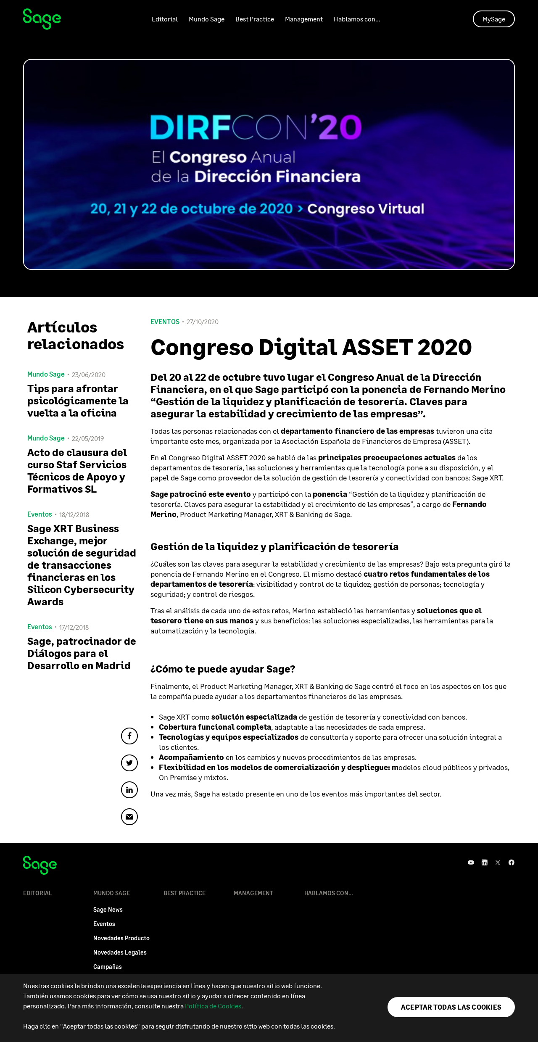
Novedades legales (120, 952)
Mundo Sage (206, 19)
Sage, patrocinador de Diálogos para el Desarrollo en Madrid (81, 653)
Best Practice (254, 19)
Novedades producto (121, 938)
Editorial (165, 19)
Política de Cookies (213, 1006)
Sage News (108, 909)
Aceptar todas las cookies (451, 1007)
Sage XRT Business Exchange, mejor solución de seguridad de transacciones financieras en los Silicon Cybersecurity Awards (81, 564)
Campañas (107, 966)
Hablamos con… (357, 19)
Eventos (164, 321)
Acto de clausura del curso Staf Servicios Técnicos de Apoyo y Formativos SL (77, 470)
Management (304, 19)
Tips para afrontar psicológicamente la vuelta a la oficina (78, 400)
